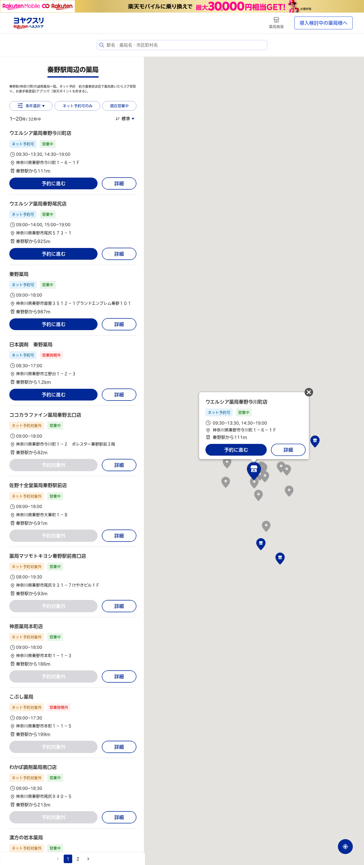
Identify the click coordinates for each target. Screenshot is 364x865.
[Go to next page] (88, 859)
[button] (72, 152)
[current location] (345, 846)
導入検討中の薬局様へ (323, 23)
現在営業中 (119, 106)
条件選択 (33, 106)
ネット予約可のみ (77, 106)
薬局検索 (276, 27)
